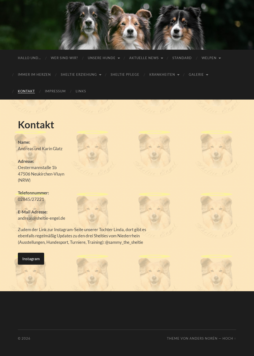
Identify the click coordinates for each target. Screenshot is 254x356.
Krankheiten (162, 74)
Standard (182, 58)
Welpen (209, 58)
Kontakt (26, 91)
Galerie (196, 74)
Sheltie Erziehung (79, 74)
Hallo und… (29, 58)
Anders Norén (204, 338)
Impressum (55, 91)
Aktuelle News (144, 58)
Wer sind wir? (64, 58)
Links (81, 91)
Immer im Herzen (34, 74)
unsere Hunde (102, 58)
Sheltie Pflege (125, 74)
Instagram (31, 258)
